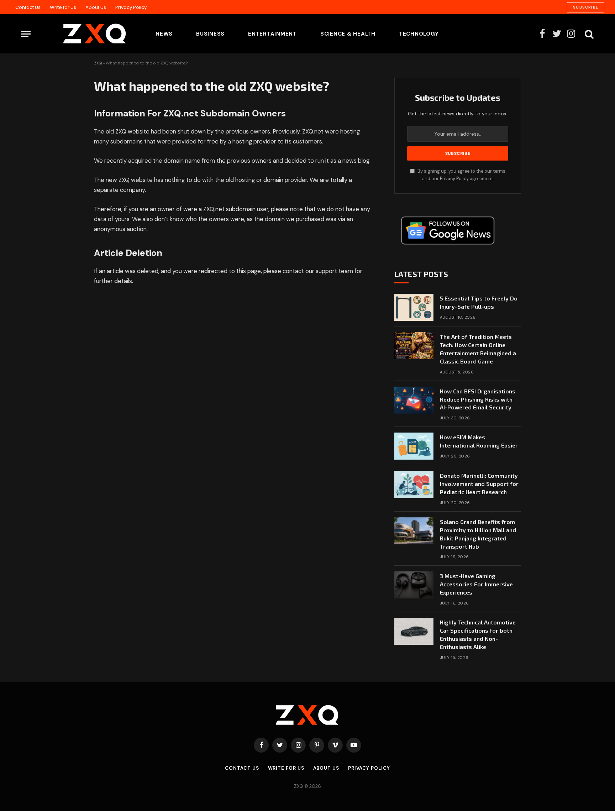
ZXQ (98, 63)
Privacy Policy (131, 7)
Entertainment (272, 33)
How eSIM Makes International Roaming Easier (479, 441)
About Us (95, 7)
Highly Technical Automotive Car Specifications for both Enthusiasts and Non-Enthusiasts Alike (478, 634)
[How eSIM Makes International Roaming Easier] (413, 446)
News (164, 33)
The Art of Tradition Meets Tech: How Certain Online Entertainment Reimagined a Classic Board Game (478, 349)
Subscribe (585, 7)
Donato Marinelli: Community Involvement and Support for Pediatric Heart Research (479, 483)
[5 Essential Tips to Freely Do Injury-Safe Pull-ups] (413, 307)
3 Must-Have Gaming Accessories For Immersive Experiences (476, 584)
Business (210, 33)
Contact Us (28, 7)
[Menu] (26, 34)
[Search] (588, 34)
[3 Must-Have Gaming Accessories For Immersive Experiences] (413, 584)
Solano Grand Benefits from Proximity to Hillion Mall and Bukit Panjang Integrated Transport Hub (478, 534)
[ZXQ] (83, 34)
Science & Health (347, 33)
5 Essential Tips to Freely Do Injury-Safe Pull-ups (478, 302)
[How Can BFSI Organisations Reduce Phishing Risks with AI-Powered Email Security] (413, 400)
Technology (419, 33)
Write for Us (63, 7)
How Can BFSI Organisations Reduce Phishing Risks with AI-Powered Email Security (477, 399)
